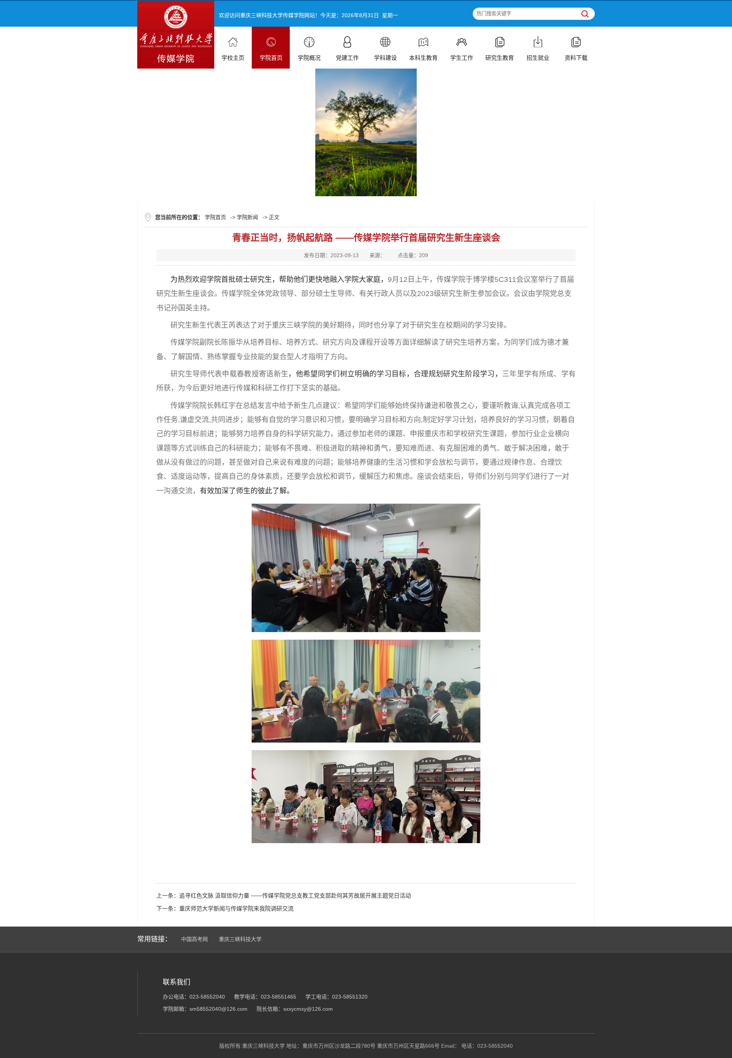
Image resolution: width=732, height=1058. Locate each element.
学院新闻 (247, 217)
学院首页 (215, 217)
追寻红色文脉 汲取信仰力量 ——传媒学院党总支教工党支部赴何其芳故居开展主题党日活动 (295, 895)
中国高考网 (194, 939)
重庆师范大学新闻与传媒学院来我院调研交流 (236, 908)
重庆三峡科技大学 (240, 939)
